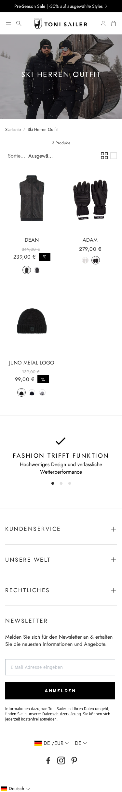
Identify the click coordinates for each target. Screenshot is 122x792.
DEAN (32, 240)
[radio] (26, 270)
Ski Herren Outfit (43, 130)
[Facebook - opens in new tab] (48, 760)
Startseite (13, 130)
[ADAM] (90, 198)
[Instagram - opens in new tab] (61, 760)
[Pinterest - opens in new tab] (74, 760)
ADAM (90, 240)
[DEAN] (32, 198)
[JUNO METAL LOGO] (32, 321)
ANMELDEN (60, 690)
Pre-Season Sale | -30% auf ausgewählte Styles (58, 6)
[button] (8, 23)
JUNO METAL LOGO (31, 362)
